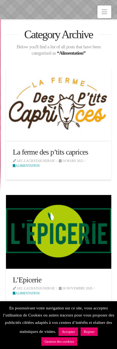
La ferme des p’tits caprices (50, 152)
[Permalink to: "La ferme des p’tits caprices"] (58, 104)
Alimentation (27, 166)
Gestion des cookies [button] (59, 341)
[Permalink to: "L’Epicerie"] (58, 232)
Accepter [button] (68, 332)
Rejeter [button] (89, 332)
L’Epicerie (27, 280)
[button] (104, 11)
